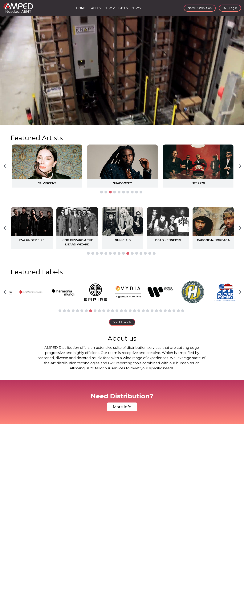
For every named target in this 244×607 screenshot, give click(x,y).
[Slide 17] (130, 310)
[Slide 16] (154, 253)
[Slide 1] (101, 192)
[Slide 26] (169, 310)
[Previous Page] (5, 166)
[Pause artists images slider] (122, 226)
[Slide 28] (178, 310)
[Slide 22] (152, 310)
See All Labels (122, 322)
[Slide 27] (174, 310)
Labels (95, 8)
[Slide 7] (127, 192)
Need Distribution (200, 8)
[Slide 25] (165, 310)
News (136, 8)
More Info (122, 407)
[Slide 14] (145, 253)
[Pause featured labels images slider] (122, 290)
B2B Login (230, 8)
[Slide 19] (138, 310)
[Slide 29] (182, 310)
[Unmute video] (237, 122)
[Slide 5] (119, 192)
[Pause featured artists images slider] (122, 161)
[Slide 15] (149, 253)
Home (81, 8)
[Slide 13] (141, 253)
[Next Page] (240, 166)
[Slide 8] (132, 192)
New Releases (116, 8)
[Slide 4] (114, 192)
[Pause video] (7, 122)
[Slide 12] (136, 253)
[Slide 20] (143, 310)
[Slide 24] (160, 310)
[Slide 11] (132, 253)
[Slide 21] (147, 310)
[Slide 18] (134, 310)
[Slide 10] (141, 192)
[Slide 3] (110, 192)
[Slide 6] (123, 192)
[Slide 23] (156, 310)
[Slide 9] (136, 192)
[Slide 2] (105, 192)
